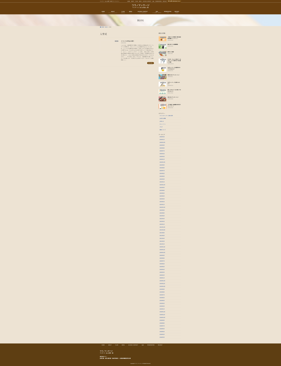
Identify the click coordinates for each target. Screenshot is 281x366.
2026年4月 (162, 136)
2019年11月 (162, 283)
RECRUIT (165, 1)
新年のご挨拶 (171, 52)
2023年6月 (162, 193)
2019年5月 (162, 300)
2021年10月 (162, 229)
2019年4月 (162, 303)
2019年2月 (162, 306)
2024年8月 (162, 167)
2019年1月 (162, 309)
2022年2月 (162, 221)
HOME (128, 1)
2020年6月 (162, 263)
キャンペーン (163, 124)
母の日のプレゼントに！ (173, 97)
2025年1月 (162, 159)
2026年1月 (162, 139)
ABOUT (132, 1)
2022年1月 (162, 224)
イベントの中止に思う (127, 41)
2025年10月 (162, 142)
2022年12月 (162, 207)
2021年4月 (162, 238)
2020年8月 (162, 258)
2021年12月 (162, 227)
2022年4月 (162, 218)
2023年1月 (162, 204)
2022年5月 (162, 215)
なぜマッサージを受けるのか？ (174, 83)
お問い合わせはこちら (175, 1)
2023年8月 (162, 190)
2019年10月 (162, 286)
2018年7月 (162, 325)
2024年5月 (162, 176)
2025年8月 (162, 148)
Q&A (153, 1)
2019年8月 (162, 292)
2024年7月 (162, 170)
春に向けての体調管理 (173, 44)
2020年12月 (162, 246)
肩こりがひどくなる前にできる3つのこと (174, 90)
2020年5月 (162, 266)
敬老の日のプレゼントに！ (174, 75)
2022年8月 (162, 213)
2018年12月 (162, 311)
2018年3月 (162, 337)
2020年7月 (162, 261)
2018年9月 (162, 320)
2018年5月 (162, 331)
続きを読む (150, 63)
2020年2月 (162, 275)
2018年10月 (162, 317)
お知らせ (162, 121)
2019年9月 (162, 289)
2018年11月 (162, 314)
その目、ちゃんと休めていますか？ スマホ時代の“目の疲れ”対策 (174, 60)
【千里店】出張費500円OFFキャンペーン (174, 105)
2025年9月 (162, 145)
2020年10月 (162, 252)
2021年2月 (162, 241)
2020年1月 (162, 277)
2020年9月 (162, 255)
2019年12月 (162, 280)
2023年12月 (162, 184)
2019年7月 (162, 294)
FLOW (136, 1)
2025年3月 (162, 156)
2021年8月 (162, 232)
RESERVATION (158, 1)
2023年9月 (162, 187)
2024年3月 (162, 179)
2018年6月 (162, 328)
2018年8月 (162, 323)
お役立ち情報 (163, 118)
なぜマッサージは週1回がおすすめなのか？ (174, 68)
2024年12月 (162, 162)
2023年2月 (162, 201)
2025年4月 (162, 153)
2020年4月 (162, 269)
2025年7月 (162, 150)
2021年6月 (162, 235)
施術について (163, 129)
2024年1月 (162, 181)
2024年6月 (162, 173)
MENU (140, 1)
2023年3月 (162, 198)
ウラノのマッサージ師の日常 (166, 115)
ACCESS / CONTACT (147, 1)
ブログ (161, 126)
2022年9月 (162, 210)
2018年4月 (162, 334)
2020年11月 (162, 249)
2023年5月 (162, 196)
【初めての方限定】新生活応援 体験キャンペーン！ (174, 37)
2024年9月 (162, 165)
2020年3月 (162, 272)
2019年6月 (162, 297)
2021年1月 (162, 244)
